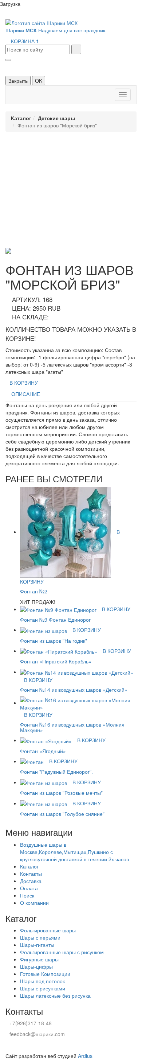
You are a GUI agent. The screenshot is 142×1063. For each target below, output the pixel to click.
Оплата (29, 888)
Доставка (31, 880)
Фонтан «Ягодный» (43, 751)
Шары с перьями (40, 937)
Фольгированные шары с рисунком (62, 952)
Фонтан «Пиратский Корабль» (55, 661)
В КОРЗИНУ (23, 382)
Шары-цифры (36, 966)
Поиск (27, 895)
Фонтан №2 (33, 591)
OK (38, 80)
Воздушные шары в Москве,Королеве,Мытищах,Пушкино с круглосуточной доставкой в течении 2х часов (74, 852)
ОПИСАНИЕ (25, 393)
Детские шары (56, 118)
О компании (34, 902)
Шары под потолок (42, 981)
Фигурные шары (39, 959)
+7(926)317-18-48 (30, 1023)
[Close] (8, 60)
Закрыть (18, 80)
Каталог (21, 118)
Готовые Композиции (45, 973)
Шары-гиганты (37, 944)
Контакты (31, 873)
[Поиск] (76, 49)
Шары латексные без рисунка (55, 995)
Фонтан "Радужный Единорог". (56, 771)
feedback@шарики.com (37, 1034)
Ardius (85, 1055)
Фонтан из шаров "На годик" (53, 640)
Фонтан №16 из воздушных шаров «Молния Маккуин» (72, 727)
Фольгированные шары (48, 930)
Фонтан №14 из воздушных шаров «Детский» (73, 689)
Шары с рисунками (42, 988)
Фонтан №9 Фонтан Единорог (55, 619)
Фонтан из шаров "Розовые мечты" (61, 792)
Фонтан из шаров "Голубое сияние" (62, 813)
